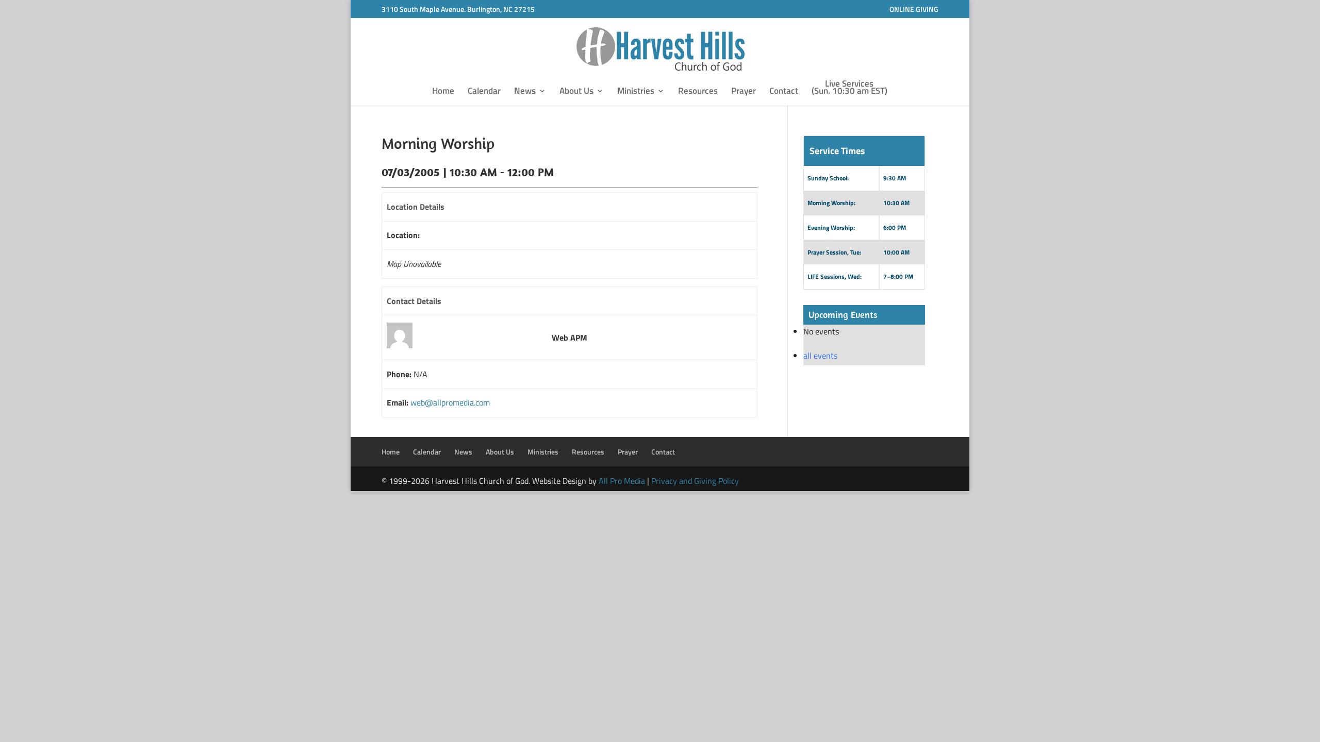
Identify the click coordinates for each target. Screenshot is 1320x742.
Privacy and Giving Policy (695, 481)
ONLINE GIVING (913, 9)
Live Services (849, 88)
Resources (698, 92)
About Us (576, 92)
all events (820, 355)
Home (443, 92)
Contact (783, 92)
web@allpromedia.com (450, 402)
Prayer (743, 92)
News (525, 92)
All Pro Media (622, 481)
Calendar (484, 92)
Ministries (635, 92)
